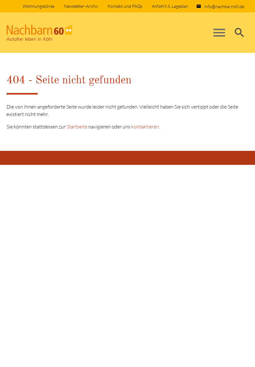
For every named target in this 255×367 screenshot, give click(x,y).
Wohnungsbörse (38, 6)
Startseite (77, 126)
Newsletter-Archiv (81, 6)
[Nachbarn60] (53, 32)
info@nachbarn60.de (224, 6)
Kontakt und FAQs (125, 6)
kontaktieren (145, 126)
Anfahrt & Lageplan (170, 6)
